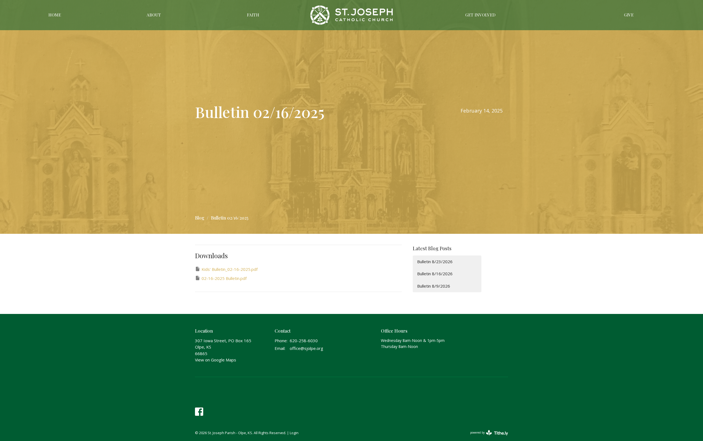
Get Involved (480, 15)
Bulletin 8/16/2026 (435, 273)
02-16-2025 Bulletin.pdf (224, 278)
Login (294, 432)
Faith (253, 15)
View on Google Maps (215, 360)
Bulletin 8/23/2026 (435, 261)
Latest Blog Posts (432, 248)
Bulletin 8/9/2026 (433, 286)
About (154, 15)
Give (629, 15)
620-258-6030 (304, 340)
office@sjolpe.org (306, 348)
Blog (199, 218)
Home (54, 15)
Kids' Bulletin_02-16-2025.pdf (230, 269)
